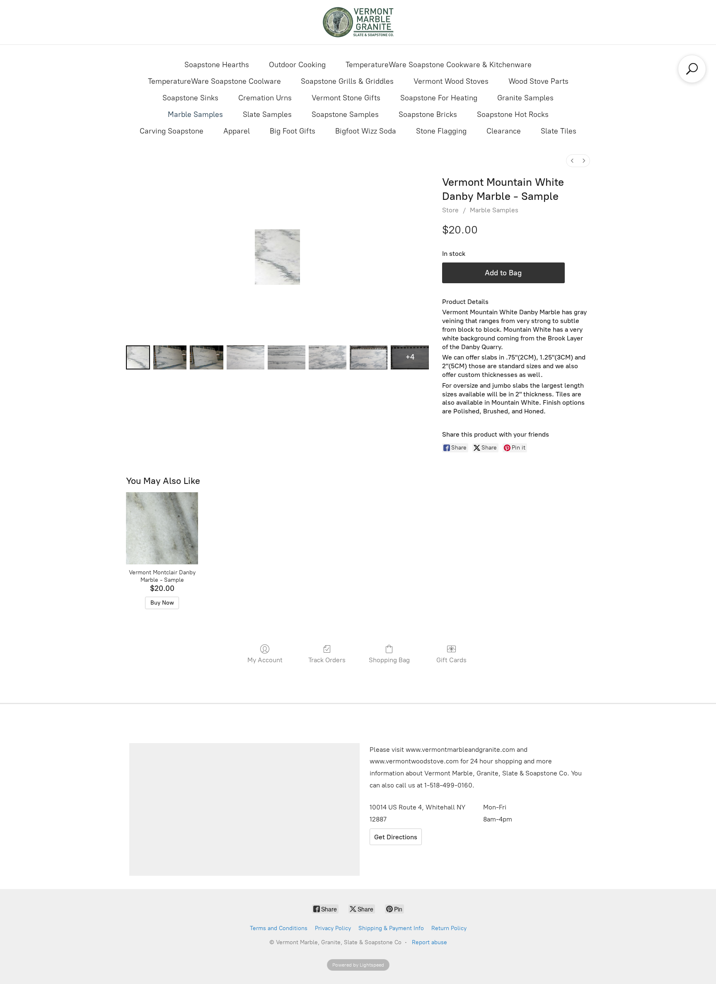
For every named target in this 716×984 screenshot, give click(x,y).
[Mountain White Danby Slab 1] (169, 357)
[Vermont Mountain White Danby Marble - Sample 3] (245, 357)
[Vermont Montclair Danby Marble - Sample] (162, 528)
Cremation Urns (265, 97)
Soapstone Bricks (428, 114)
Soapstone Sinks (190, 97)
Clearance (503, 131)
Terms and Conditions (278, 928)
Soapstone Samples (345, 114)
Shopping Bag (389, 660)
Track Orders (327, 660)
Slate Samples (267, 114)
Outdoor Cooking (297, 64)
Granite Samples (525, 97)
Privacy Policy (333, 928)
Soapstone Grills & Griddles (347, 81)
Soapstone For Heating (438, 97)
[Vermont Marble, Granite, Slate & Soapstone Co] (358, 22)
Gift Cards (451, 660)
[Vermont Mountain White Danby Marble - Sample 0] (138, 357)
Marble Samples (195, 114)
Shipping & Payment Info (391, 928)
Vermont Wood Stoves (451, 81)
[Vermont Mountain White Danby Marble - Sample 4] (286, 357)
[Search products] (692, 68)
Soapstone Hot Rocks (513, 114)
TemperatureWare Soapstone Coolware (214, 81)
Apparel (236, 131)
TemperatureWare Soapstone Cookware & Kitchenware (439, 64)
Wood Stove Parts (538, 81)
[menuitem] (572, 161)
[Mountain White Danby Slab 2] (206, 357)
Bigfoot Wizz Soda (365, 131)
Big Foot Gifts (292, 131)
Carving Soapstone (171, 131)
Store (450, 210)
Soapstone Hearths (216, 64)
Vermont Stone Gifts (346, 97)
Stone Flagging (441, 131)
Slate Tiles (558, 131)
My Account (265, 660)
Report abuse (429, 942)
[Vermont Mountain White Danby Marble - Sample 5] (327, 357)
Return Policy (449, 928)
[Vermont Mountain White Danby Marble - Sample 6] (368, 357)
